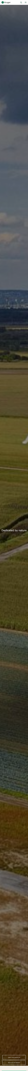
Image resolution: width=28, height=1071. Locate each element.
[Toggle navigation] (26, 2)
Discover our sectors (14, 1062)
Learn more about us (14, 1057)
